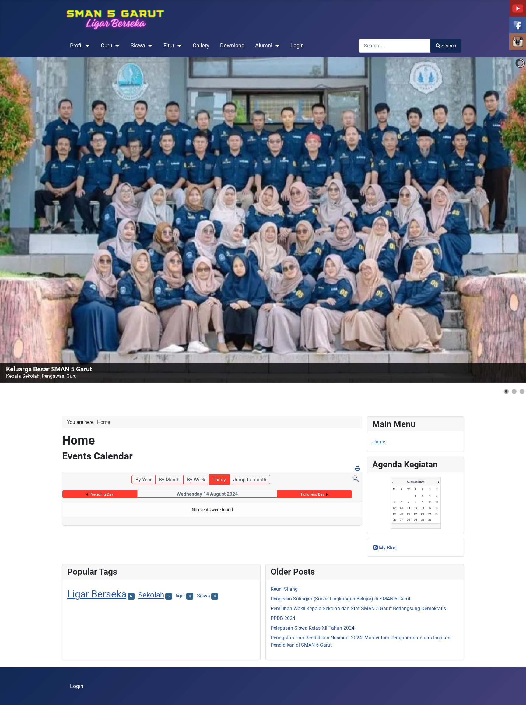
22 (415, 514)
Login (297, 46)
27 (401, 519)
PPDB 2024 (283, 618)
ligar (180, 596)
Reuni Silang (284, 589)
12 (394, 508)
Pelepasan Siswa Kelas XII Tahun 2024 (312, 628)
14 (408, 508)
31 (429, 519)
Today (219, 480)
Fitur (168, 46)
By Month (169, 480)
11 (436, 502)
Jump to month (249, 480)
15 (415, 508)
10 (429, 502)
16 (422, 508)
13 (401, 508)
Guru (106, 46)
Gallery (201, 46)
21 (408, 514)
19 (394, 514)
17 (429, 508)
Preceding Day (101, 494)
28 (408, 519)
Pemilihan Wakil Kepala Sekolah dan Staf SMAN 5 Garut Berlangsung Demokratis (358, 608)
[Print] (358, 469)
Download (232, 46)
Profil (76, 46)
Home (378, 442)
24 (429, 514)
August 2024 (416, 481)
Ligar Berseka (96, 594)
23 (422, 514)
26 (394, 519)
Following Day (312, 494)
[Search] (355, 478)
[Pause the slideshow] (507, 220)
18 (436, 508)
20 (401, 514)
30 (422, 519)
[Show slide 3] (522, 391)
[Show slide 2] (514, 391)
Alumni (263, 46)
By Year (143, 480)
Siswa (138, 46)
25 (436, 514)
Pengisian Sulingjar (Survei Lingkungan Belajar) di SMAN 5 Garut (340, 599)
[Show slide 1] (506, 391)
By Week (196, 480)
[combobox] (395, 46)
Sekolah (151, 595)
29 (415, 519)
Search (448, 46)
